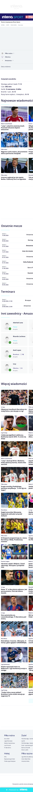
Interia (3, 25)
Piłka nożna (14, 25)
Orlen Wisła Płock (25, 759)
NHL (5, 757)
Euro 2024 (6, 738)
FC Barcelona (7, 747)
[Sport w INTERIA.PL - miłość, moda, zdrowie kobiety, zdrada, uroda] (18, 17)
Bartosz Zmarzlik (25, 747)
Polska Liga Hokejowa (9, 761)
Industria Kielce (25, 761)
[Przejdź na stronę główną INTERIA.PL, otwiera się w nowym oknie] (7, 17)
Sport (7, 25)
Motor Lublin (24, 750)
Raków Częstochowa (9, 743)
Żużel (23, 735)
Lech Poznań (7, 745)
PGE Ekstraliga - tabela (27, 743)
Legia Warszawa (8, 741)
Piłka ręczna (26, 753)
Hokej (7, 753)
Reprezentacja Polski (9, 759)
